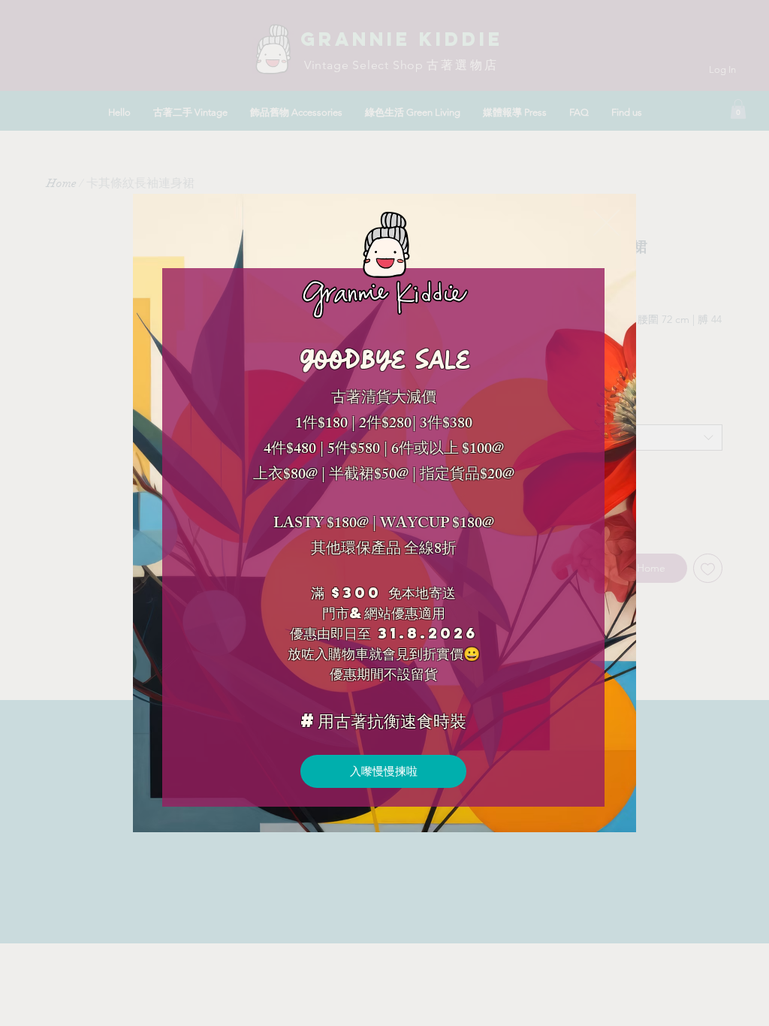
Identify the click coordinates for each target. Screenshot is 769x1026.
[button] (606, 223)
